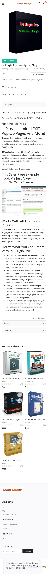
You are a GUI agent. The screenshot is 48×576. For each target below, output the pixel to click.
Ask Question (39, 74)
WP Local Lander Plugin (11, 378)
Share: (4, 94)
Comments (8, 330)
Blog (3, 511)
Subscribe (27, 551)
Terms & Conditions (9, 525)
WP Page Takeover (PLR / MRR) (35, 378)
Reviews (7, 323)
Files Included (7, 80)
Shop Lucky (8, 69)
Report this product (39, 318)
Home (4, 507)
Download (11, 60)
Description (8, 104)
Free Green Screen (9, 514)
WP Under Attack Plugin (11, 419)
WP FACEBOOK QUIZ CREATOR (35, 419)
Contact (5, 528)
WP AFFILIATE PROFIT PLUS (12, 460)
